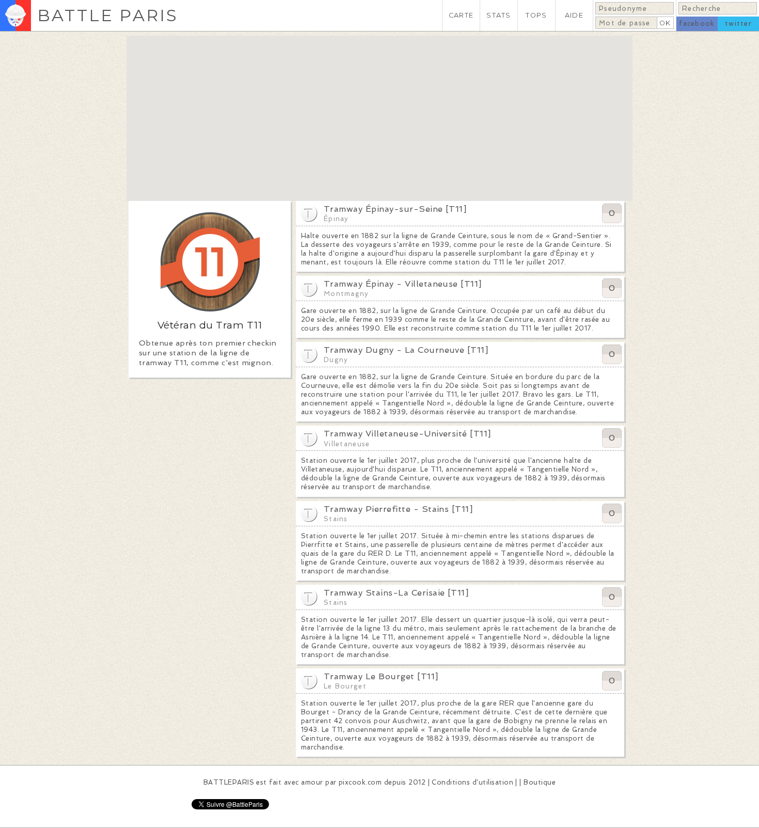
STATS (498, 15)
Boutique (540, 782)
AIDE (574, 15)
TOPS (536, 15)
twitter (738, 23)
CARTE (461, 15)
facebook (697, 23)
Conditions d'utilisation (472, 782)
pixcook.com (360, 782)
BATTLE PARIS (107, 15)
